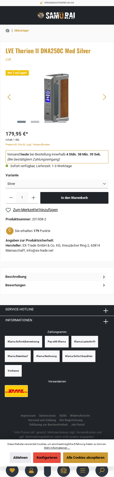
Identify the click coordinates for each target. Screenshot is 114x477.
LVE (8, 59)
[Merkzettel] (12, 470)
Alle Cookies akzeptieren (85, 458)
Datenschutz (47, 415)
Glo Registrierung (70, 420)
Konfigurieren (47, 458)
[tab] (55, 277)
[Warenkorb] (47, 470)
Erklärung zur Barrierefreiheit (48, 424)
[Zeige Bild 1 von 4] (21, 122)
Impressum (28, 415)
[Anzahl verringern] (11, 198)
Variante (12, 175)
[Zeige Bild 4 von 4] (62, 122)
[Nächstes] (104, 97)
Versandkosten (86, 432)
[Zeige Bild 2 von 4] (35, 122)
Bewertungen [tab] (15, 285)
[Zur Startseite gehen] (57, 15)
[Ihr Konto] (31, 470)
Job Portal (78, 424)
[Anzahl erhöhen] (33, 198)
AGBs (63, 415)
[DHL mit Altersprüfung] (16, 391)
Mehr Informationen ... (57, 447)
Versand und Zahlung (42, 420)
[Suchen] (101, 470)
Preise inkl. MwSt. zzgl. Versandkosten (28, 144)
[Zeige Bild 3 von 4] (48, 122)
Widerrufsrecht (80, 415)
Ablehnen (20, 458)
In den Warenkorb (74, 198)
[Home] (63, 470)
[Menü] (82, 470)
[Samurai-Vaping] (8, 30)
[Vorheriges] (10, 97)
